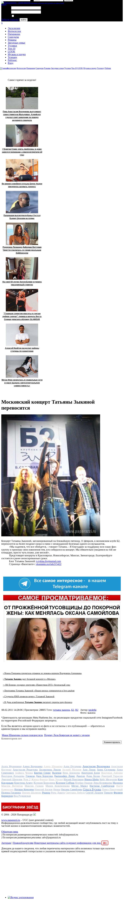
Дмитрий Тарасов (112, 776)
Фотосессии (14, 31)
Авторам (6, 843)
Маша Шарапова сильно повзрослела (22, 735)
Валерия (56, 772)
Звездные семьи (16, 42)
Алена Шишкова (53, 766)
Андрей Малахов (72, 769)
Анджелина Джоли (50, 769)
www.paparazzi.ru (10, 820)
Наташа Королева (24, 789)
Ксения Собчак (65, 782)
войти (23, 20)
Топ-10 (11, 48)
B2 (76, 710)
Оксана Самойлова (71, 789)
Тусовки (12, 45)
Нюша (56, 789)
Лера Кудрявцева (102, 782)
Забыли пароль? (10, 19)
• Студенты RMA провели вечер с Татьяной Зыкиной (28, 696)
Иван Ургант (56, 779)
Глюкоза (30, 776)
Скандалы (13, 37)
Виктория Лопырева (12, 776)
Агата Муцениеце (11, 766)
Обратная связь (9, 831)
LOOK (11, 51)
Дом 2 (27, 779)
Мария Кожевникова (58, 786)
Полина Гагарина (11, 792)
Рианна (46, 792)
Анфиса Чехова (24, 772)
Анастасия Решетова (25, 769)
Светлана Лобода (75, 792)
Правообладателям (23, 843)
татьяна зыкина (61, 710)
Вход (10, 63)
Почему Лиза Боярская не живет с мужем (67, 735)
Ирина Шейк (91, 779)
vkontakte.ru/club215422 (48, 564)
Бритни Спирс (42, 772)
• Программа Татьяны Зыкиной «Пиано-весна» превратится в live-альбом (38, 691)
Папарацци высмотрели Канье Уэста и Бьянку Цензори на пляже (22, 217)
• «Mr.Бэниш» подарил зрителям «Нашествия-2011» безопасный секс (36, 685)
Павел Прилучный (112, 789)
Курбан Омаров (84, 782)
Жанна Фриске (39, 779)
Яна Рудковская (22, 796)
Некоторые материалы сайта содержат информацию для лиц (70, 843)
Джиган (80, 776)
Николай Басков (43, 789)
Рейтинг (12, 60)
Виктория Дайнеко (112, 772)
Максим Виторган (12, 786)
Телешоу (12, 57)
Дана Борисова (44, 776)
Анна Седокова (106, 769)
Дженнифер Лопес (64, 776)
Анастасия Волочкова (96, 766)
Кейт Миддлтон (108, 779)
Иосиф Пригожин (74, 779)
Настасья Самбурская (102, 786)
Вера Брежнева (71, 772)
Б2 (72, 710)
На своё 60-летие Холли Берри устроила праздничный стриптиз (22, 283)
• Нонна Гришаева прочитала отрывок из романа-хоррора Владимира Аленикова (42, 673)
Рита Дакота (58, 792)
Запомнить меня (23, 16)
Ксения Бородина (44, 782)
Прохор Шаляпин (31, 792)
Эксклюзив (14, 28)
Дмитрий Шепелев (11, 779)
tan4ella (92, 710)
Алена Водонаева (32, 766)
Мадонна (118, 782)
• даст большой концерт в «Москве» (29, 679)
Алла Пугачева (72, 766)
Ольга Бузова (92, 789)
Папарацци (14, 34)
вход (3, 4)
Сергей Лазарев (94, 792)
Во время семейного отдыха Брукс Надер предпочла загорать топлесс (22, 185)
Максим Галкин (34, 786)
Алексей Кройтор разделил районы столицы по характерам (22, 349)
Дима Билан (93, 776)
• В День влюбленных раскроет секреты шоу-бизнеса (37, 702)
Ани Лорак (89, 769)
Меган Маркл (79, 786)
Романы (12, 39)
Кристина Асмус (23, 782)
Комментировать (112, 742)
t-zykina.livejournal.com (48, 561)
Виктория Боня (90, 772)
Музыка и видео (17, 54)
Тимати (108, 792)
